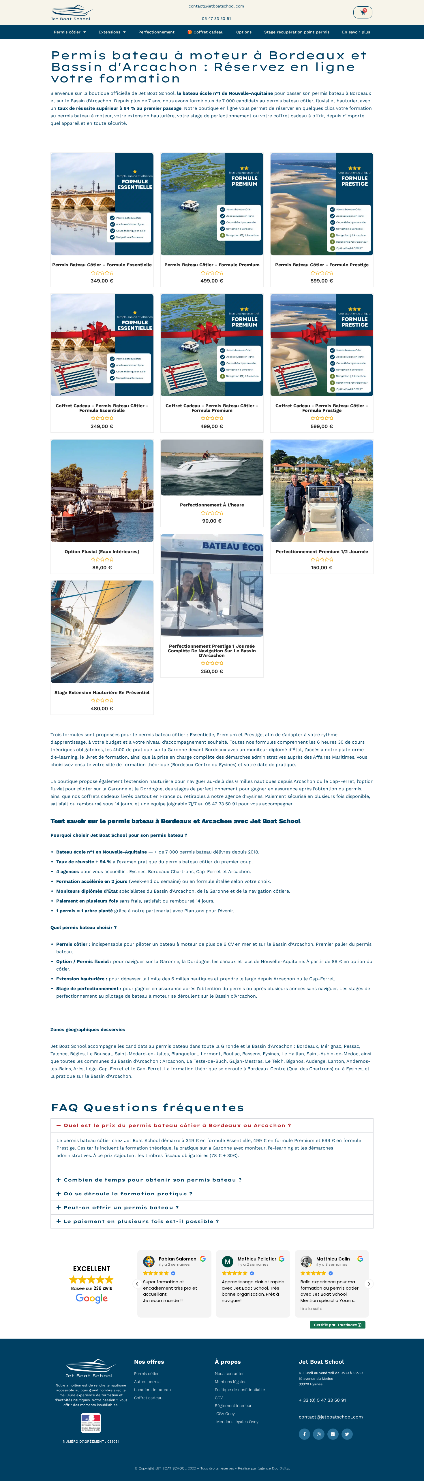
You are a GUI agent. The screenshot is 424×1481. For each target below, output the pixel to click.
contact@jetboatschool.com (331, 1417)
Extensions (109, 32)
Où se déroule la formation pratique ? (127, 1194)
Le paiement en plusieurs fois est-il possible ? (141, 1221)
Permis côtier (67, 32)
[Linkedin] (333, 1434)
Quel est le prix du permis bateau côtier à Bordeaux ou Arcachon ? (177, 1125)
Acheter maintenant (105, 224)
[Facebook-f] (304, 1434)
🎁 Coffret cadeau (205, 32)
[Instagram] (318, 1434)
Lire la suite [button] (233, 1309)
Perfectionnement (156, 32)
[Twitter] (347, 1434)
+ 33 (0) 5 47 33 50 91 (322, 1400)
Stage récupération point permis (296, 32)
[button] (212, 1125)
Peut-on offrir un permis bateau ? (121, 1207)
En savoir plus (356, 32)
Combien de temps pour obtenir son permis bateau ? (152, 1180)
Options (244, 32)
